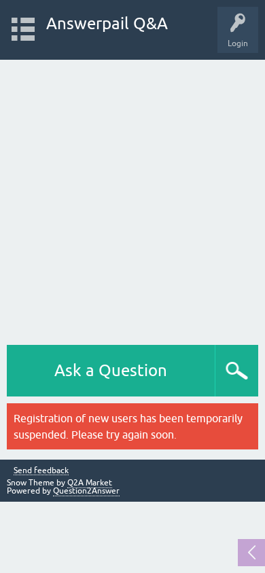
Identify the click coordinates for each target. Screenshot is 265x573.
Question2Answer (86, 491)
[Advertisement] (132, 199)
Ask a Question (110, 370)
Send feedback (41, 470)
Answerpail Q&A (107, 23)
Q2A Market (89, 482)
